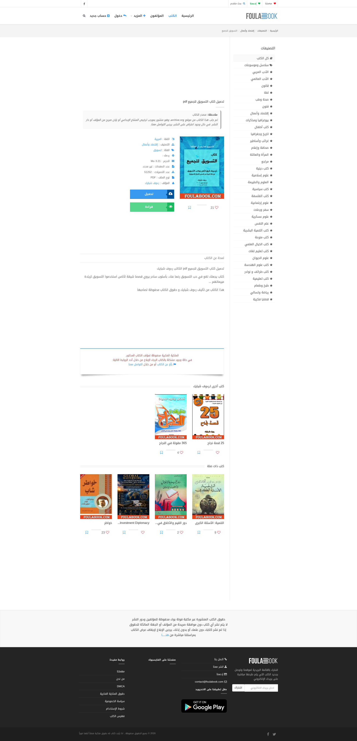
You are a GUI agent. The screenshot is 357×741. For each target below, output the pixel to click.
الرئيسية (187, 16)
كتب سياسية (260, 189)
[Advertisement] (152, 72)
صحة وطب (262, 99)
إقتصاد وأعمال (247, 31)
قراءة (149, 207)
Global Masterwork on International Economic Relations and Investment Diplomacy (133, 523)
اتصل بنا (219, 660)
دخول (118, 16)
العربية (158, 139)
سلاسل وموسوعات (257, 65)
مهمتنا (269, 3)
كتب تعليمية (261, 279)
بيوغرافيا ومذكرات (257, 120)
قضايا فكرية (261, 299)
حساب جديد (98, 16)
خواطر (108, 523)
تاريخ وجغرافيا (260, 134)
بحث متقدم (236, 3)
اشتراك (238, 687)
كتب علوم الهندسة (256, 265)
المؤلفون (157, 16)
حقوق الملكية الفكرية (112, 693)
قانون (265, 86)
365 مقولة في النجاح (173, 443)
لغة (266, 93)
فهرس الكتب (117, 716)
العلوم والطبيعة (258, 182)
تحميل (149, 194)
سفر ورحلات (261, 210)
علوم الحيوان (261, 258)
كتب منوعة (262, 237)
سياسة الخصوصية (115, 701)
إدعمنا (220, 674)
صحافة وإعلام (260, 148)
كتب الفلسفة (260, 196)
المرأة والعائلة (259, 155)
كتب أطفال (262, 127)
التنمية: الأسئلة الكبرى (209, 523)
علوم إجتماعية (260, 203)
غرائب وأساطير (259, 141)
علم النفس (262, 223)
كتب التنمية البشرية (256, 230)
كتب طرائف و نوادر (257, 272)
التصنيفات (262, 31)
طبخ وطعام (261, 285)
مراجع (265, 161)
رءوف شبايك (152, 183)
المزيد (138, 16)
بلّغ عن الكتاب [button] (164, 364)
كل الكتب (263, 58)
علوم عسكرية (260, 217)
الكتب (172, 16)
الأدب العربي (261, 72)
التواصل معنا (135, 364)
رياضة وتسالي (259, 292)
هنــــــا (165, 635)
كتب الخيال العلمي (257, 244)
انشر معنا (218, 666)
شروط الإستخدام (115, 708)
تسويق (157, 150)
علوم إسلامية (260, 175)
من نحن (120, 678)
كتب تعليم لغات (259, 251)
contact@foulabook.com (209, 681)
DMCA (121, 686)
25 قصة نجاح (216, 443)
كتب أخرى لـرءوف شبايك (208, 386)
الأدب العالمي (260, 79)
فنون (265, 106)
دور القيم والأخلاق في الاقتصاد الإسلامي (171, 523)
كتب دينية (262, 168)
